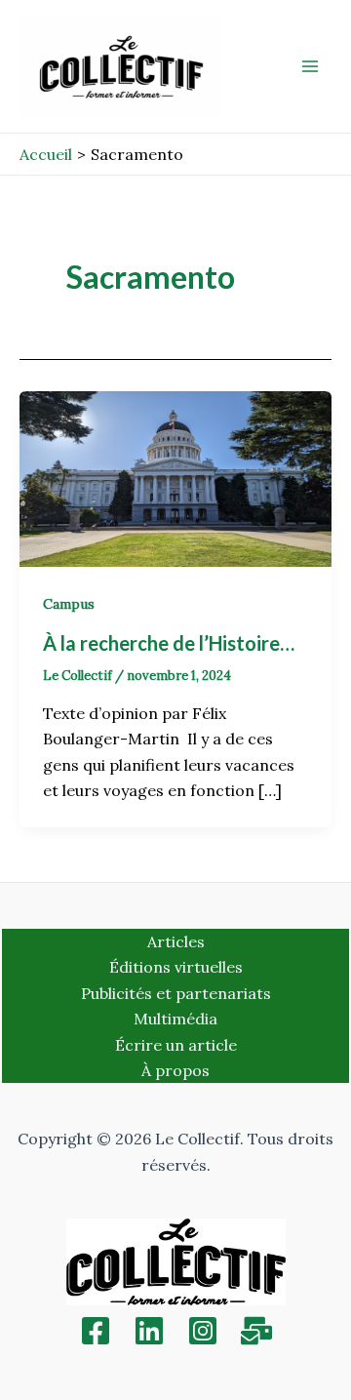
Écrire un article (176, 1045)
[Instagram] (202, 1330)
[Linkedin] (149, 1330)
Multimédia (175, 1018)
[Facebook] (95, 1330)
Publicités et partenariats (176, 993)
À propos (175, 1070)
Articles (176, 941)
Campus (69, 604)
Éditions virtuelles (176, 967)
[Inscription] (256, 1330)
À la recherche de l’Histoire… (170, 643)
